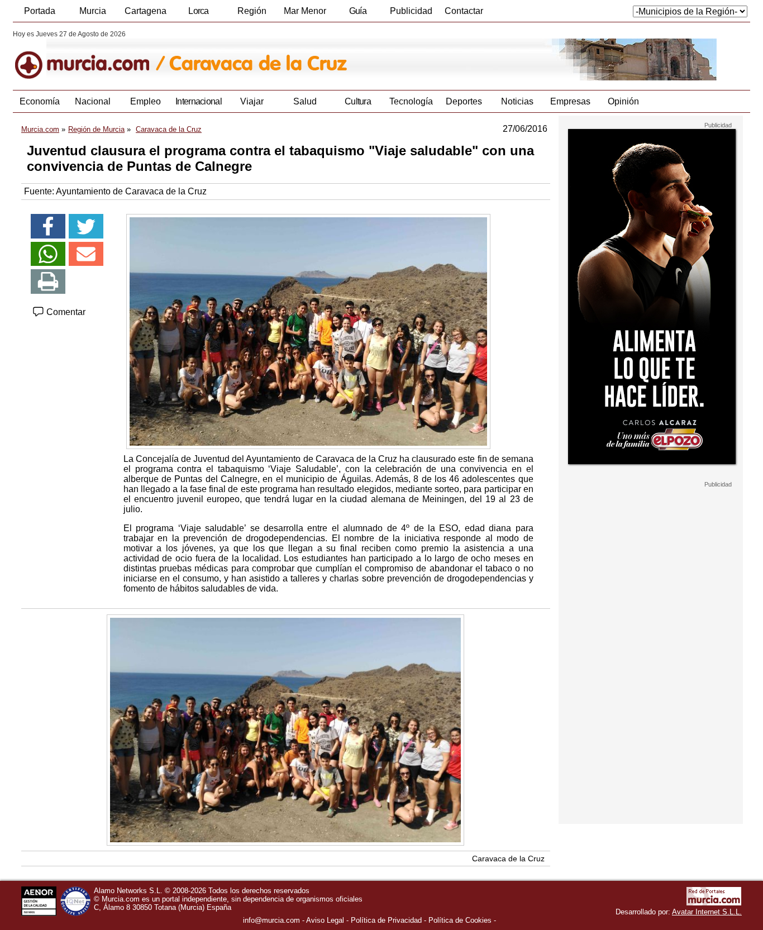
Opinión (623, 101)
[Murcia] (89, 55)
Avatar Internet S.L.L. (707, 912)
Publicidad (411, 11)
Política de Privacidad (386, 920)
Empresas (570, 101)
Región (251, 11)
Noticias (517, 101)
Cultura (358, 101)
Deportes (464, 101)
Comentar (64, 312)
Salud (305, 101)
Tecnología (411, 101)
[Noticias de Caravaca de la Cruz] (285, 55)
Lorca (198, 11)
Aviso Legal (325, 920)
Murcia (92, 11)
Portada (39, 11)
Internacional (198, 101)
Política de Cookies (460, 920)
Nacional (93, 101)
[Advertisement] (651, 655)
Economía (40, 101)
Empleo (145, 101)
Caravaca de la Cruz (508, 858)
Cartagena (145, 11)
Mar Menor (305, 11)
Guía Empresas (357, 14)
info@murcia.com (271, 920)
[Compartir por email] (86, 254)
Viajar (252, 101)
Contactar (464, 11)
